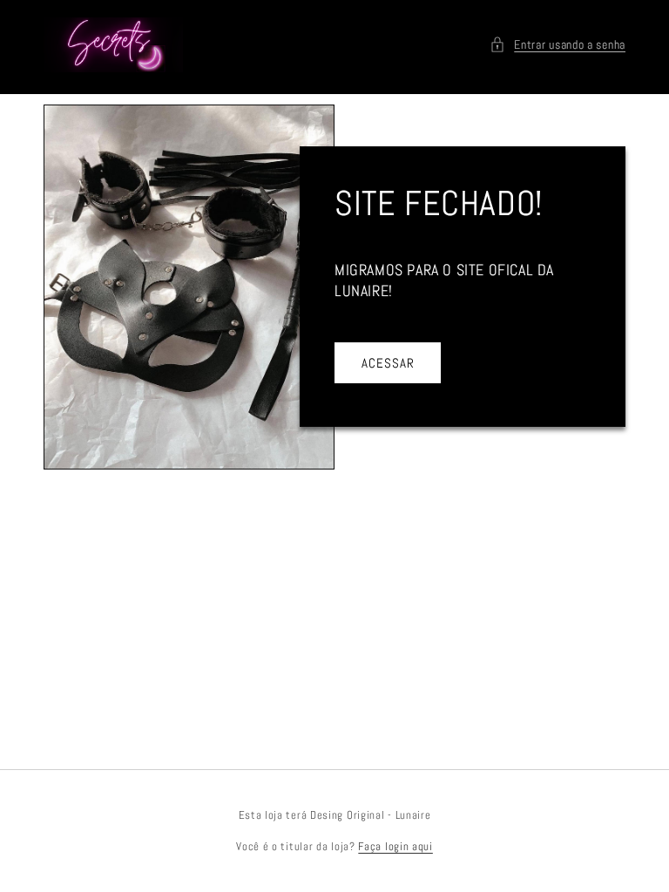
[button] (557, 45)
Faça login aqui (395, 846)
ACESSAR (388, 363)
